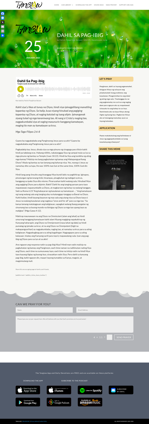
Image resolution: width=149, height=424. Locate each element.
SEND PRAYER (124, 337)
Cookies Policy (43, 421)
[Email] (2, 26)
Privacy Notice (34, 421)
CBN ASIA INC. (26, 421)
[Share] (2, 35)
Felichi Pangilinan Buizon (71, 40)
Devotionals (97, 40)
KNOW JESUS (99, 5)
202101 (87, 40)
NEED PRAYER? (111, 5)
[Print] (2, 31)
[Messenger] (2, 18)
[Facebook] (2, 13)
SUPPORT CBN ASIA (126, 5)
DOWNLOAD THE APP (84, 5)
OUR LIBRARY (66, 5)
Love (105, 40)
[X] (2, 22)
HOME (56, 5)
